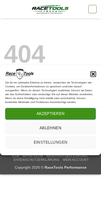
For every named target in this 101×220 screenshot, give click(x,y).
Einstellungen (51, 142)
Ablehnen (51, 128)
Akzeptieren (51, 114)
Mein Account (76, 160)
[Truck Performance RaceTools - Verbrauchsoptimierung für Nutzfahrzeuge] (50, 9)
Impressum (33, 156)
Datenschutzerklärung (36, 160)
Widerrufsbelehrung (67, 156)
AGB (15, 156)
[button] (93, 74)
